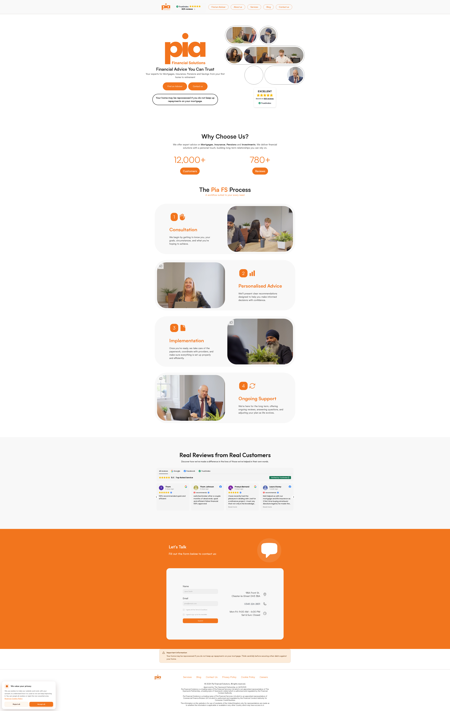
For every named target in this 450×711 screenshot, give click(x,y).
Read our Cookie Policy (13, 699)
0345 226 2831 (252, 603)
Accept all (41, 704)
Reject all (16, 704)
